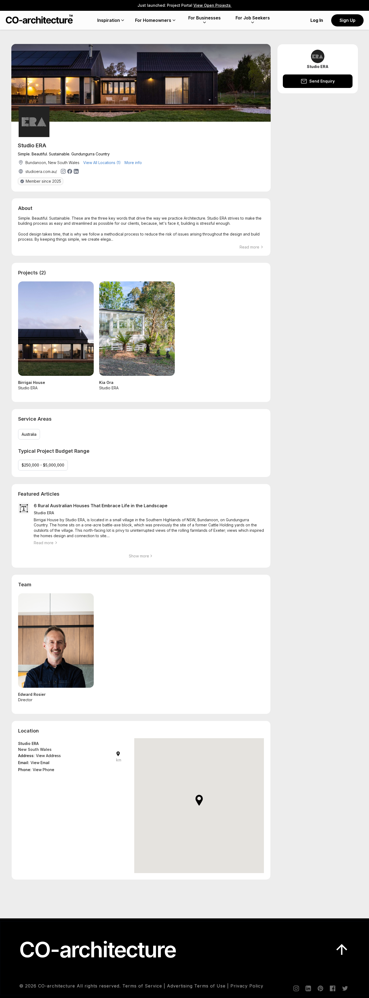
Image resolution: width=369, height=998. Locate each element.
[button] (199, 800)
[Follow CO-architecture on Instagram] (295, 988)
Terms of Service (142, 986)
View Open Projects (212, 5)
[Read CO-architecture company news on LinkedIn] (308, 988)
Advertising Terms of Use (196, 986)
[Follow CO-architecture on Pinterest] (320, 988)
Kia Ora (106, 382)
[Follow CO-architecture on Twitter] (344, 988)
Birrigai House (31, 382)
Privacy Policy (246, 986)
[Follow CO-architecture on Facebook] (332, 988)
